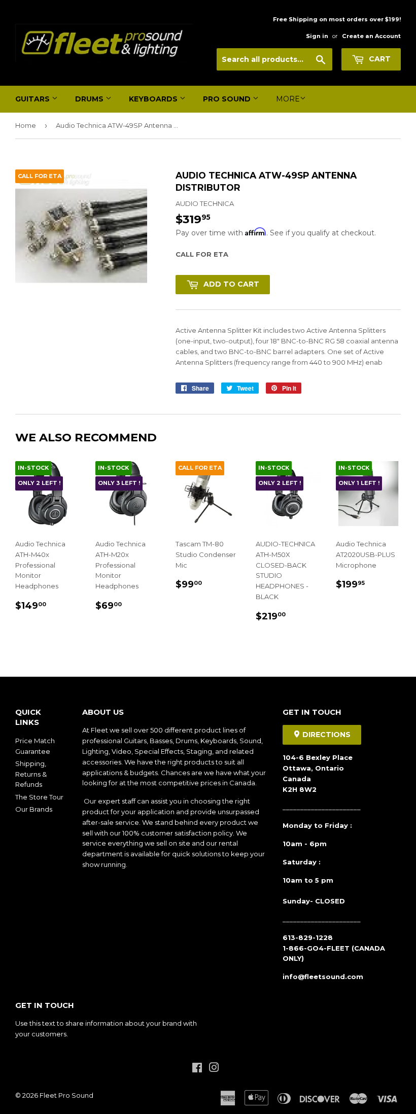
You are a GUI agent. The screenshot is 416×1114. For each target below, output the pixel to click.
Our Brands (33, 809)
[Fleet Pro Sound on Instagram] (214, 1069)
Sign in (317, 36)
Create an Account (371, 36)
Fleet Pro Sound (66, 1095)
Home (25, 125)
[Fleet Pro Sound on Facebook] (197, 1069)
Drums (90, 98)
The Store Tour (39, 797)
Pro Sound (228, 98)
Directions (325, 734)
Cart (379, 58)
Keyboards (154, 98)
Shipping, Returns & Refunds (31, 774)
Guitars (33, 98)
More (288, 98)
